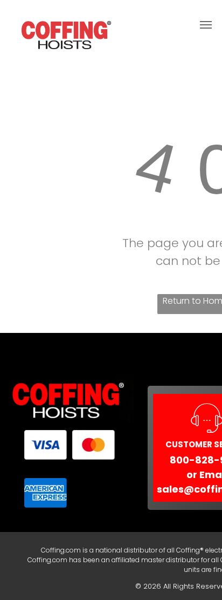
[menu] (206, 25)
